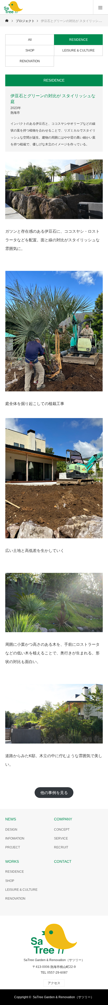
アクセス (54, 983)
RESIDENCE (78, 40)
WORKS (12, 861)
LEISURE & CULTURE (78, 50)
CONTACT (63, 861)
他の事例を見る (54, 792)
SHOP (29, 50)
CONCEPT (61, 829)
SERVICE (61, 838)
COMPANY (63, 819)
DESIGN (11, 829)
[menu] (100, 7)
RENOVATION (30, 61)
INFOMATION (14, 838)
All (30, 40)
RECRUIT (61, 847)
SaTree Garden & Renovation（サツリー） (54, 960)
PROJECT (12, 847)
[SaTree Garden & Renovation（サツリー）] (13, 7)
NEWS (10, 819)
